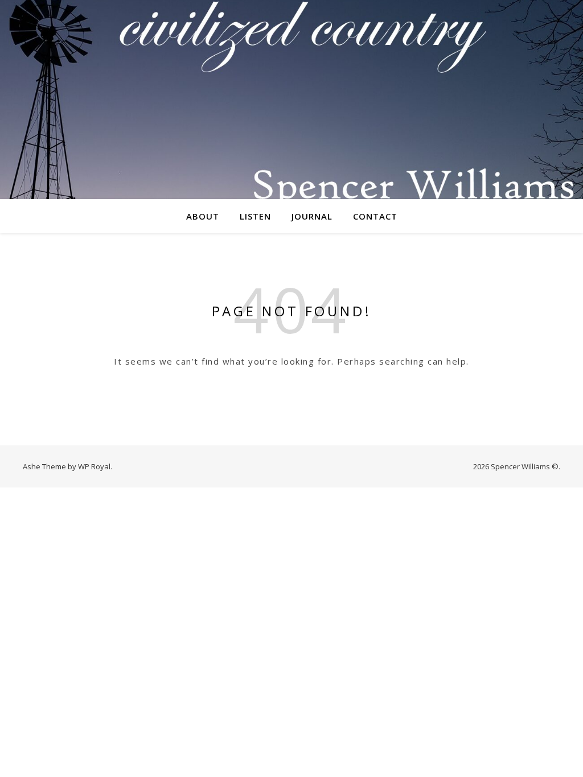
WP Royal (94, 466)
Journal (312, 216)
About (202, 216)
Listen (255, 216)
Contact (375, 216)
